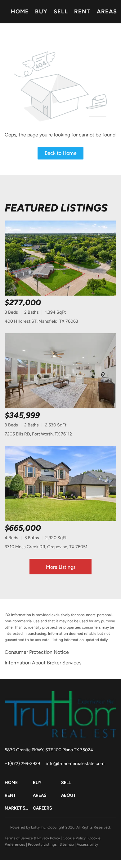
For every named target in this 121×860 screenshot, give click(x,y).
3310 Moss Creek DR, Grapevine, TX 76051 (46, 546)
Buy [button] (41, 11)
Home (20, 11)
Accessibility (87, 844)
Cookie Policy (74, 838)
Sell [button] (61, 11)
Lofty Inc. (39, 827)
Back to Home (61, 153)
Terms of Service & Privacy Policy (32, 838)
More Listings (60, 567)
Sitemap (67, 844)
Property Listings (42, 844)
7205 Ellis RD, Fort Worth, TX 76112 (38, 434)
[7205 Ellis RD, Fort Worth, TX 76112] (60, 370)
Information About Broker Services (43, 663)
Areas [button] (107, 11)
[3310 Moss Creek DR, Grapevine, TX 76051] (60, 483)
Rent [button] (82, 11)
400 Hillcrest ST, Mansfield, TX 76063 (41, 321)
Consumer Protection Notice (37, 652)
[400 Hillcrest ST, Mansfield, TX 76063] (60, 258)
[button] (19, 782)
